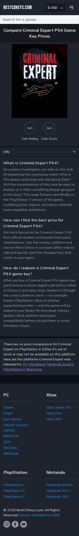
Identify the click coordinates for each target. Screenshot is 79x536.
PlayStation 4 (14, 369)
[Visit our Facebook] (15, 524)
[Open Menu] (71, 7)
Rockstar (10, 447)
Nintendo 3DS (57, 496)
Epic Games (12, 419)
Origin (8, 413)
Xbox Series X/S (58, 407)
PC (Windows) (34, 364)
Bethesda (10, 453)
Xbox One (34, 369)
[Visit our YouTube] (23, 524)
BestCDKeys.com (29, 510)
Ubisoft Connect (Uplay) (16, 427)
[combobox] (39, 19)
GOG (7, 442)
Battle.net (11, 436)
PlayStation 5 (14, 485)
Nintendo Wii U (58, 491)
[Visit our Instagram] (6, 524)
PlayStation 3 (14, 496)
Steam (8, 407)
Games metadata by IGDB (39, 515)
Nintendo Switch (60, 364)
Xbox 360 (54, 419)
